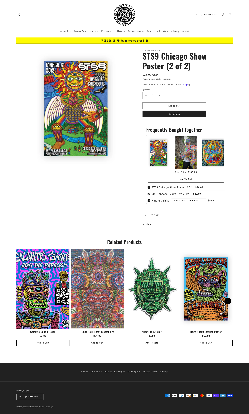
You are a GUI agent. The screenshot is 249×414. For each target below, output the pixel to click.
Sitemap (164, 371)
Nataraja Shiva (161, 200)
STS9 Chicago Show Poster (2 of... (173, 187)
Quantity (146, 90)
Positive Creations (30, 407)
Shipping (146, 79)
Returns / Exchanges (114, 371)
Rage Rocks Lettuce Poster (206, 332)
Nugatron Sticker (152, 332)
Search (84, 371)
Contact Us (96, 371)
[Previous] (21, 301)
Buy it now (174, 114)
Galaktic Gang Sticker (42, 332)
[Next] (228, 301)
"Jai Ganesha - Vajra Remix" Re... (172, 193)
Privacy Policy (150, 371)
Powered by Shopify (46, 407)
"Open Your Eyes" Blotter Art (97, 332)
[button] (19, 15)
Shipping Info (134, 371)
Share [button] (148, 224)
